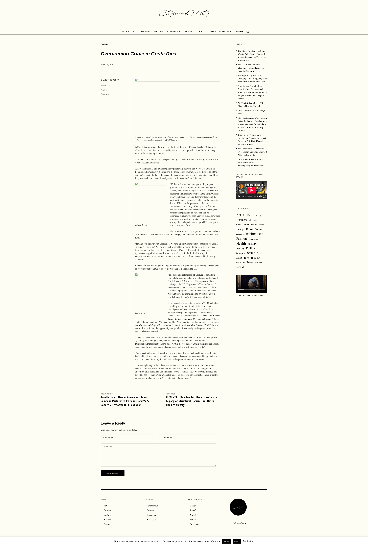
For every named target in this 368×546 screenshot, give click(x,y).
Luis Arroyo (174, 234)
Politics (250, 248)
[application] (251, 190)
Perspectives (152, 505)
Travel (250, 262)
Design (240, 229)
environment (254, 233)
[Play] (239, 196)
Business (241, 220)
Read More (248, 541)
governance (253, 238)
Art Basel (248, 215)
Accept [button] (226, 541)
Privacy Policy (239, 522)
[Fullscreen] (264, 196)
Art (238, 215)
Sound (251, 253)
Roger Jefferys (212, 318)
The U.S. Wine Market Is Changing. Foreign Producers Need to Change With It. (251, 67)
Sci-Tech (107, 519)
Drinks (249, 229)
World (104, 44)
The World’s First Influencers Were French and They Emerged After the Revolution (252, 151)
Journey (240, 248)
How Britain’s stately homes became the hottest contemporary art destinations (251, 162)
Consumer (242, 224)
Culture (107, 514)
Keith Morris (181, 318)
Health (241, 243)
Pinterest (105, 94)
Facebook (105, 85)
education (240, 234)
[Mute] (260, 196)
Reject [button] (236, 541)
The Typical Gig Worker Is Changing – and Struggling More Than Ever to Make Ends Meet (252, 78)
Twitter (104, 89)
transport (240, 262)
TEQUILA (255, 257)
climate (253, 220)
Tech (246, 257)
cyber (260, 224)
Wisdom (258, 262)
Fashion (241, 238)
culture (254, 224)
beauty (258, 215)
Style (239, 257)
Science (240, 253)
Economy (259, 229)
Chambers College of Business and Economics (160, 324)
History (252, 244)
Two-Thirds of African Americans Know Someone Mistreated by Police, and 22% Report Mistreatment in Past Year (125, 401)
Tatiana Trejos (189, 190)
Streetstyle (151, 519)
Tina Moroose (194, 318)
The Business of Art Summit (251, 295)
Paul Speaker (197, 324)
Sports (259, 253)
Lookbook (151, 514)
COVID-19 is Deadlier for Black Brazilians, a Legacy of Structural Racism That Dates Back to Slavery (191, 401)
